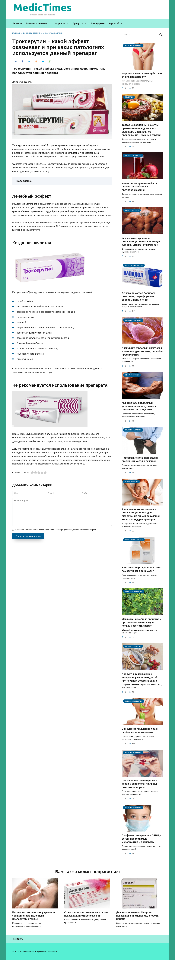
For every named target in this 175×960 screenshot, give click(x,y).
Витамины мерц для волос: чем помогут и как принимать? (141, 569)
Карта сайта (115, 23)
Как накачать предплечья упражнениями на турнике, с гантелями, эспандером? (139, 406)
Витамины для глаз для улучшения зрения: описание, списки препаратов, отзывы (34, 915)
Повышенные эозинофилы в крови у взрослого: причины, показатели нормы (140, 783)
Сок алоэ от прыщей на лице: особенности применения (140, 730)
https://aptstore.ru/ (46, 464)
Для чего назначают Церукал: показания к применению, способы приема (137, 915)
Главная (17, 23)
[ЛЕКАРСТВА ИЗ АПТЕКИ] (142, 287)
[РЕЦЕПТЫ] (142, 119)
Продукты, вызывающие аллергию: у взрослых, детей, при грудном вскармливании (140, 677)
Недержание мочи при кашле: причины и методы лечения (140, 459)
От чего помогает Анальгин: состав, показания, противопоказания (86, 914)
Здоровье (59, 23)
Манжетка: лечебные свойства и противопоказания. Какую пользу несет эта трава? (141, 622)
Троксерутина (53, 164)
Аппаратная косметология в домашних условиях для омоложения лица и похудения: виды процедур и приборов (141, 514)
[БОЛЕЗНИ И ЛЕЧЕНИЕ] (142, 68)
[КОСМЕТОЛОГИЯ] (142, 504)
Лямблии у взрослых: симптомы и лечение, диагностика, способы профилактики (142, 351)
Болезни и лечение (36, 23)
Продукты (78, 23)
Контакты (18, 939)
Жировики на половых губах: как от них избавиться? (142, 75)
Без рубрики (98, 23)
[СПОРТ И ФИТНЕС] (142, 232)
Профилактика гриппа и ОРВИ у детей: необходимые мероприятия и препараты (141, 838)
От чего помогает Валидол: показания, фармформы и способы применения (138, 296)
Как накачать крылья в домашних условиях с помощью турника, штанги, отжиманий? (141, 241)
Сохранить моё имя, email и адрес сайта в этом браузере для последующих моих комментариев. (56, 530)
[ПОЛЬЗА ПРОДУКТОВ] (142, 177)
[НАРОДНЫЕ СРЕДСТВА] (142, 613)
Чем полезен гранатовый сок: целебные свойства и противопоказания (140, 186)
